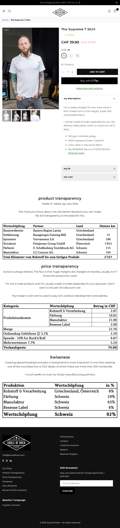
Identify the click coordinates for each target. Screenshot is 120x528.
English (6, 505)
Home (5, 20)
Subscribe (67, 491)
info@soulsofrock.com (13, 455)
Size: (65, 49)
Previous (5, 68)
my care (68, 177)
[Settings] (109, 11)
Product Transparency (13, 472)
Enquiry (69, 64)
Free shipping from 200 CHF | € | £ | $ (60, 2)
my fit (67, 168)
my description (72, 98)
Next (56, 68)
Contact (64, 441)
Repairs (64, 449)
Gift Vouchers (66, 436)
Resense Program (69, 454)
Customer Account (69, 445)
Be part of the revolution (14, 490)
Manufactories (9, 485)
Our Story (7, 468)
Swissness (7, 481)
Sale (6, 30)
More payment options (89, 88)
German (16, 505)
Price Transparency (12, 477)
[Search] (9, 11)
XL (78, 56)
